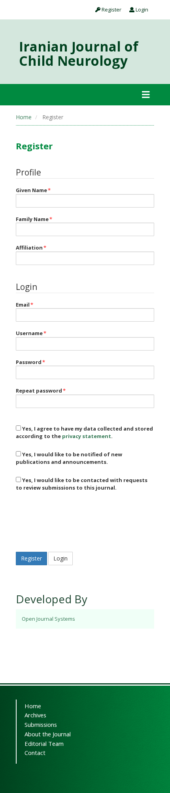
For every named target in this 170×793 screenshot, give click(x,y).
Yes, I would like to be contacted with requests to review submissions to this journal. (81, 484)
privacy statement (86, 436)
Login (141, 9)
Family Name (34, 219)
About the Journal (48, 734)
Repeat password (41, 390)
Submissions (41, 724)
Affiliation (31, 247)
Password (30, 362)
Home (24, 117)
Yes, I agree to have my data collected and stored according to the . (84, 432)
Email (24, 304)
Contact (35, 753)
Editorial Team (44, 743)
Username (31, 333)
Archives (35, 715)
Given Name (33, 190)
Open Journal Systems (48, 618)
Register (110, 9)
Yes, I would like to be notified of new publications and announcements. (69, 458)
